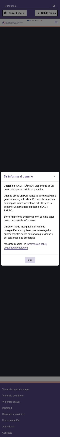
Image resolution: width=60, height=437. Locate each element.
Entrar (30, 260)
